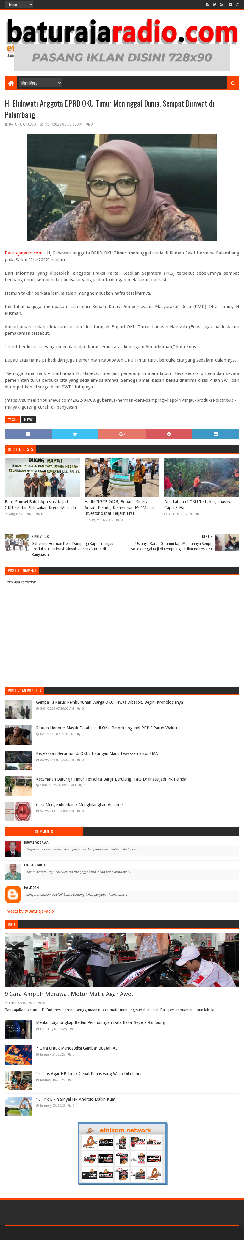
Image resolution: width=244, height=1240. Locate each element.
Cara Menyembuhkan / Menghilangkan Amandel (79, 804)
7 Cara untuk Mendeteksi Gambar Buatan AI (76, 1048)
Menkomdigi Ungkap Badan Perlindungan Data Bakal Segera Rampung (100, 1022)
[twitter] (215, 4)
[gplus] (222, 4)
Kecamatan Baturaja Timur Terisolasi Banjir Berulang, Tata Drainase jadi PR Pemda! (111, 779)
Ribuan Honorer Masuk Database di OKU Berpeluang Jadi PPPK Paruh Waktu (106, 727)
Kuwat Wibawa (36, 842)
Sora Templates (37, 1233)
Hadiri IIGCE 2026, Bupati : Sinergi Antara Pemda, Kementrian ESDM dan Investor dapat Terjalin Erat (119, 507)
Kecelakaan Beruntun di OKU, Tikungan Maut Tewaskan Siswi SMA (97, 753)
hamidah (31, 887)
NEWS (28, 419)
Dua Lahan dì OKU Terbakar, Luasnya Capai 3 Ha (198, 504)
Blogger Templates (72, 1233)
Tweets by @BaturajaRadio (29, 911)
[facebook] (207, 4)
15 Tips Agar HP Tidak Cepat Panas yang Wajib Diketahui (88, 1073)
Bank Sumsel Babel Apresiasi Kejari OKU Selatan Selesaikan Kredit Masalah (40, 504)
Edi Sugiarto (35, 865)
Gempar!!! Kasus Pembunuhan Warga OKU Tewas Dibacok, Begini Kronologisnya (109, 702)
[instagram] (237, 4)
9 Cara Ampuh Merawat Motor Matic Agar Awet (69, 993)
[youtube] (230, 4)
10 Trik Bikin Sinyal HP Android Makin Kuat (75, 1099)
